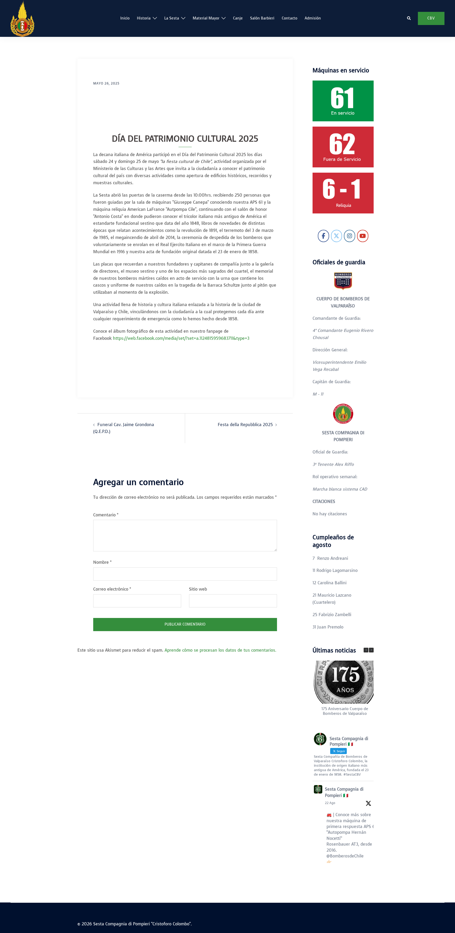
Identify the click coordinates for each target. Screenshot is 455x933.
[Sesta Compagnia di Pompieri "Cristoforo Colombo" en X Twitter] (336, 236)
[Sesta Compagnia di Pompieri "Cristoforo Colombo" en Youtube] (362, 236)
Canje (238, 18)
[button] (409, 18)
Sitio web (198, 589)
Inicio (125, 18)
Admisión (313, 18)
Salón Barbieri (262, 18)
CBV (431, 18)
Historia (144, 18)
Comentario (105, 515)
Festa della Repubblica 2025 (245, 424)
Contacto (289, 18)
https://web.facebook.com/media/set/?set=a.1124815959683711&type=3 (181, 338)
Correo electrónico (112, 589)
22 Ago (330, 803)
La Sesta (171, 18)
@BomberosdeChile (345, 856)
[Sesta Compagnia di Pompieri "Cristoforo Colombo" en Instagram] (349, 236)
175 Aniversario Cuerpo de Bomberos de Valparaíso (344, 711)
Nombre (102, 562)
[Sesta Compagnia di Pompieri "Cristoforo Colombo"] (22, 18)
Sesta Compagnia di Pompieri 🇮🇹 (344, 792)
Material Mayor (206, 18)
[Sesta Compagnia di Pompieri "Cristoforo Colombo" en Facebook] (323, 236)
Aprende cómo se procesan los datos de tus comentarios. (220, 650)
